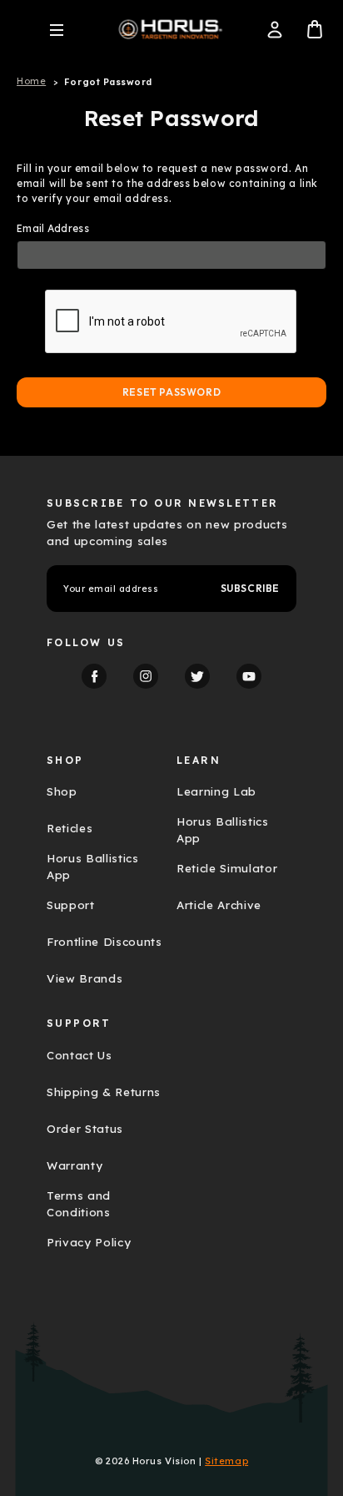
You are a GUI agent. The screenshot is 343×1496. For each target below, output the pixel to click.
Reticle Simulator (226, 868)
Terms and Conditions (79, 1204)
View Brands (84, 978)
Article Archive (218, 905)
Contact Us (79, 1055)
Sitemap (226, 1461)
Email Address (53, 228)
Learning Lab (216, 791)
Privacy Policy (89, 1242)
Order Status (85, 1128)
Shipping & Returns (104, 1092)
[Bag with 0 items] (314, 29)
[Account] (274, 29)
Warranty (74, 1165)
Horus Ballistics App (93, 867)
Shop (62, 791)
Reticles (69, 828)
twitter (197, 676)
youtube (249, 676)
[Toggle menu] (57, 29)
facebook (94, 676)
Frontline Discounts (104, 941)
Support (71, 905)
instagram (145, 676)
